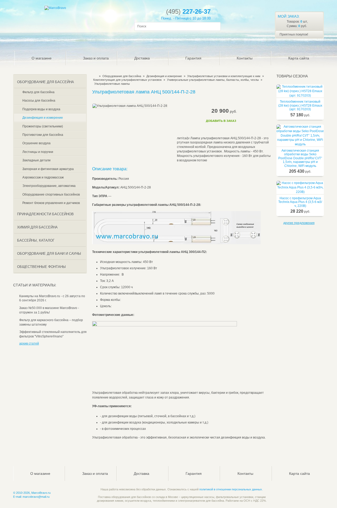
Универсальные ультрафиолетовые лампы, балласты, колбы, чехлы (213, 79)
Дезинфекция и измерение (164, 76)
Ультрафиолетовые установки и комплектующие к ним (223, 76)
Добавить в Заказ (221, 120)
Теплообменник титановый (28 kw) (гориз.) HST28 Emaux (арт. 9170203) (300, 105)
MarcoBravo (94, 76)
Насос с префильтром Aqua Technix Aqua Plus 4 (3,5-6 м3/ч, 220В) (300, 202)
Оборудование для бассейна (121, 76)
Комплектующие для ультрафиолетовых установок (127, 79)
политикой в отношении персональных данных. (231, 489)
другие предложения (299, 223)
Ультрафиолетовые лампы (112, 83)
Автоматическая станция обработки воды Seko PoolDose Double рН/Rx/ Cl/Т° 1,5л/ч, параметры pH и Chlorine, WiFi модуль (300, 158)
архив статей (29, 343)
